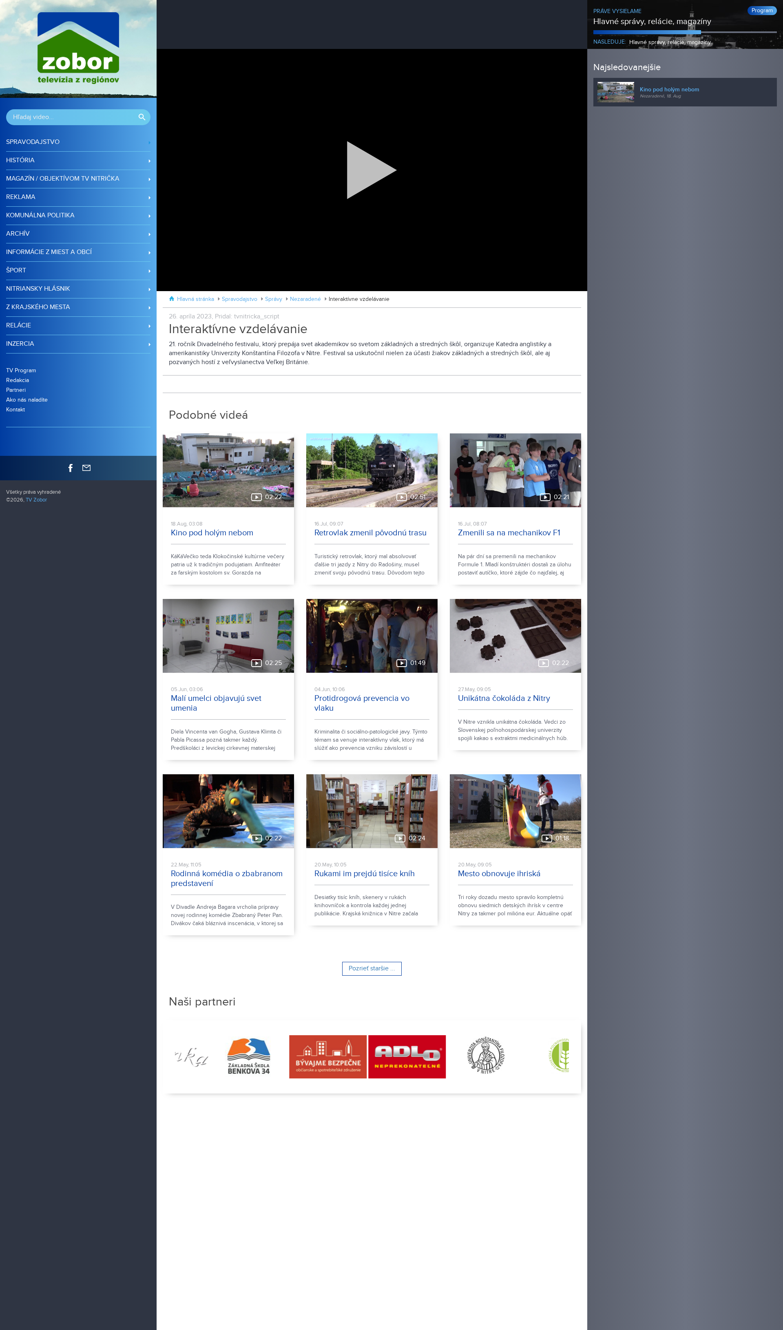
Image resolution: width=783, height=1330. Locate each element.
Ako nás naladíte (27, 399)
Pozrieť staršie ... (372, 968)
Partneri (16, 390)
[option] (214, 1056)
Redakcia (17, 380)
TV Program (21, 370)
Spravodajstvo (239, 299)
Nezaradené (305, 299)
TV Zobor (36, 500)
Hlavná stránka (195, 299)
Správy (273, 299)
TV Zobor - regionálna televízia (78, 49)
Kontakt (15, 409)
